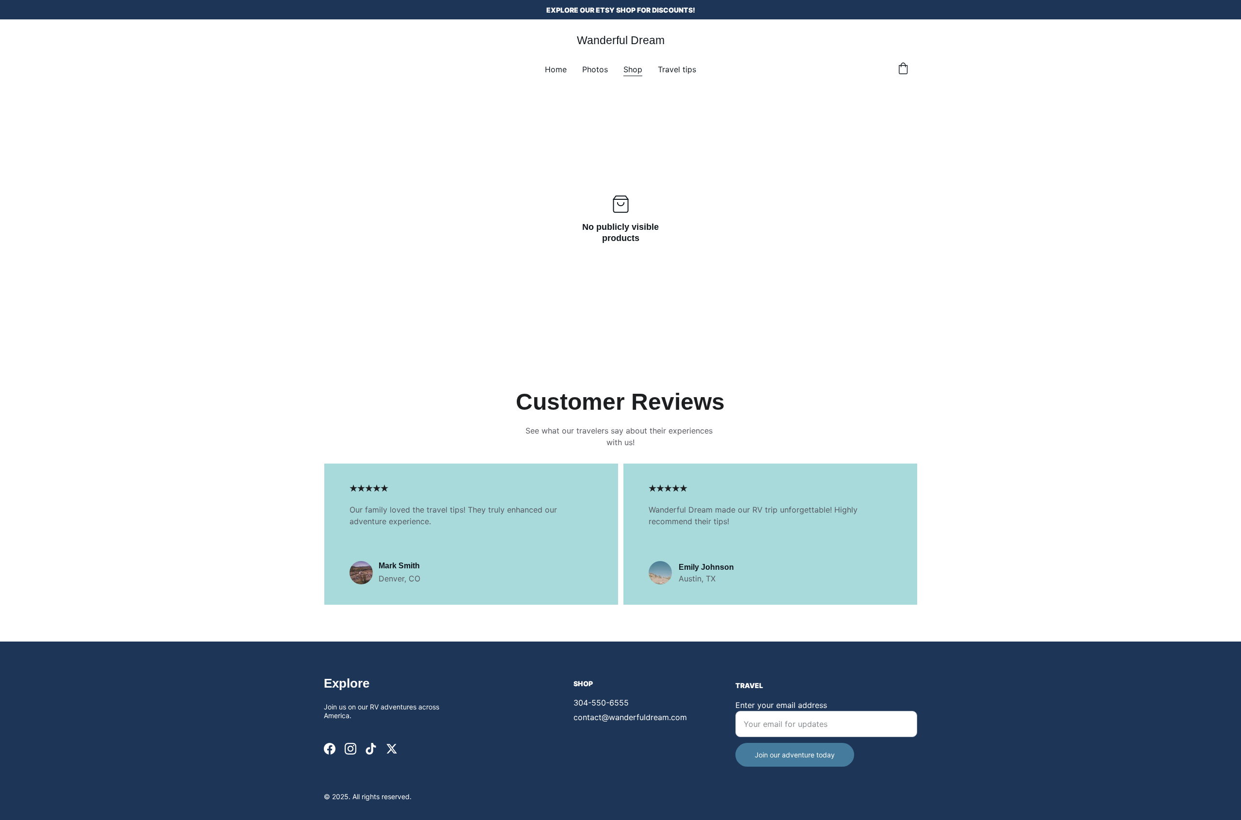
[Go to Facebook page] (329, 749)
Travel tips (677, 69)
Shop (632, 69)
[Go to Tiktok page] (371, 749)
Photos (595, 69)
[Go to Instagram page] (350, 749)
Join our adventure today (795, 755)
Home (556, 69)
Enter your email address (781, 705)
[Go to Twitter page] (392, 749)
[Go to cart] (903, 69)
